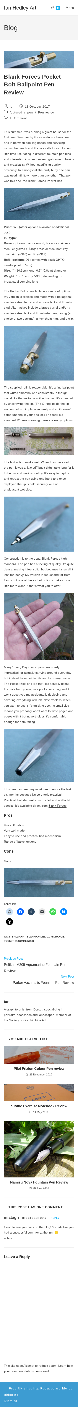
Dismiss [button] (10, 1400)
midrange (57, 936)
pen (30, 112)
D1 (48, 936)
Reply (55, 1218)
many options (63, 420)
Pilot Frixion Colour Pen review (39, 1068)
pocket (9, 941)
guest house (53, 132)
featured (16, 112)
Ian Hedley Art (20, 8)
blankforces (36, 936)
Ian (12, 106)
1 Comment (18, 118)
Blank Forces (58, 805)
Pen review (46, 112)
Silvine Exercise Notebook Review (39, 1106)
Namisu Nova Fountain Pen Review (39, 1182)
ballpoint (19, 936)
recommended (24, 941)
